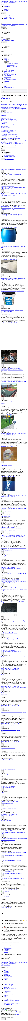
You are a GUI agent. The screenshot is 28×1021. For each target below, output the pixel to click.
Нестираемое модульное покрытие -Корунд (16, 621)
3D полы (6, 896)
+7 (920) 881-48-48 (9, 446)
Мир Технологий (6, 118)
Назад (5, 69)
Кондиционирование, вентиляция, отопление (13, 141)
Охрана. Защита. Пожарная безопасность (12, 143)
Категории (3, 26)
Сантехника (5, 135)
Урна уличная (8, 555)
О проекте (6, 971)
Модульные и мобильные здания (10, 142)
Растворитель (8, 465)
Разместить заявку (5, 961)
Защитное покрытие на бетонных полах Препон (14, 839)
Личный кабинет (8, 54)
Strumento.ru (4, 126)
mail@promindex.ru (5, 965)
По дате (3, 149)
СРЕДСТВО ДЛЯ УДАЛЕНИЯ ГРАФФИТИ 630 (13, 496)
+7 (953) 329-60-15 (9, 907)
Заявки (5, 7)
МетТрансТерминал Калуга (8, 119)
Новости (6, 978)
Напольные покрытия (16, 109)
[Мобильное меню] (5, 22)
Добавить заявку (8, 17)
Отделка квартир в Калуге (13, 638)
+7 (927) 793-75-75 (8, 830)
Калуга (2, 4)
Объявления (7, 6)
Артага (2, 896)
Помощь (6, 1001)
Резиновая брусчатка (12, 774)
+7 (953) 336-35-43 (9, 186)
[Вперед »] (4, 917)
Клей (13, 108)
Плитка (24, 109)
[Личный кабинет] (2, 22)
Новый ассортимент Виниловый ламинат (15, 174)
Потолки (16, 108)
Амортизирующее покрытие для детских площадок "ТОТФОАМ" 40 (13, 434)
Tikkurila (3, 115)
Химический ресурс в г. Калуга (9, 124)
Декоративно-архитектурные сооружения (11, 104)
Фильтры (3, 111)
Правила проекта (8, 976)
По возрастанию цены (9, 156)
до (1, 148)
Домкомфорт (4, 808)
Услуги (5, 82)
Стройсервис (4, 122)
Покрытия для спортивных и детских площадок (14, 105)
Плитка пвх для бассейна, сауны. (18, 712)
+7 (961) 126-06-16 (12, 227)
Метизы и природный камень (9, 120)
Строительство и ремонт (10, 79)
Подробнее (16, 1011)
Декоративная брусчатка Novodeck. (14, 860)
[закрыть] (20, 1012)
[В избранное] (2, 171)
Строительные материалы (9, 134)
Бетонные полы (7, 820)
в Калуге (5, 98)
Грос (2, 820)
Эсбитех (3, 433)
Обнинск (6, 950)
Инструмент (5, 132)
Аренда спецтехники (9, 70)
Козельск (6, 952)
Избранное (3, 39)
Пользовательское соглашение (11, 1000)
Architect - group (5, 792)
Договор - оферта (8, 999)
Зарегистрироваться (9, 40)
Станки (5, 78)
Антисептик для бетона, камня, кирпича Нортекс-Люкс (12, 310)
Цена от (3, 146)
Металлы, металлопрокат (10, 74)
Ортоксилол (8, 516)
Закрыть (3, 1019)
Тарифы (6, 10)
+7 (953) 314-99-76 (14, 206)
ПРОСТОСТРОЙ (5, 573)
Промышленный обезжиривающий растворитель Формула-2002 (13, 536)
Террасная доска (11, 808)
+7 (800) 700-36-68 (19, 291)
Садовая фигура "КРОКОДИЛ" (18, 573)
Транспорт (6, 81)
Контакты (6, 972)
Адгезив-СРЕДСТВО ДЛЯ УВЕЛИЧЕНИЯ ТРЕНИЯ (12, 369)
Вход (5, 970)
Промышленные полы (14, 792)
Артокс (3, 116)
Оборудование (7, 77)
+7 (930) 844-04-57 (11, 650)
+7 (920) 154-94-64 (10, 476)
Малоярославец (8, 948)
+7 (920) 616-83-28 (13, 801)
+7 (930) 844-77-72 (14, 580)
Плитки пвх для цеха (15, 730)
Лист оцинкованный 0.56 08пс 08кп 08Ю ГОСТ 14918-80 (13, 278)
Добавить (3, 13)
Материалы (6, 73)
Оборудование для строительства (10, 138)
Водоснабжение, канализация (9, 136)
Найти (2, 159)
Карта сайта (7, 975)
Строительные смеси (6, 108)
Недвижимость (7, 75)
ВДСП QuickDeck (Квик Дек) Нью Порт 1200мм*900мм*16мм (14, 194)
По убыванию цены (9, 155)
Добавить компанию (9, 18)
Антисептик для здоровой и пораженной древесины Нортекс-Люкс (11, 215)
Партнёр (3, 123)
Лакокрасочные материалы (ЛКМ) (13, 107)
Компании (6, 9)
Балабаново (7, 949)
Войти (8, 39)
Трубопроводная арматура (9, 131)
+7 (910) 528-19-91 (12, 814)
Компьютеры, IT (8, 71)
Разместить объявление (6, 112)
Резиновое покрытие (10, 748)
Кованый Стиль (5, 127)
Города (5, 979)
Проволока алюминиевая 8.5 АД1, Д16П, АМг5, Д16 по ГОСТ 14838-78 (14, 589)
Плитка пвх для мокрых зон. (17, 674)
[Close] (9, 1013)
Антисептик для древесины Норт (16, 878)
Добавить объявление (9, 15)
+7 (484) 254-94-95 (21, 381)
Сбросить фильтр (9, 159)
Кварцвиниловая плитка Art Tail (18, 656)
